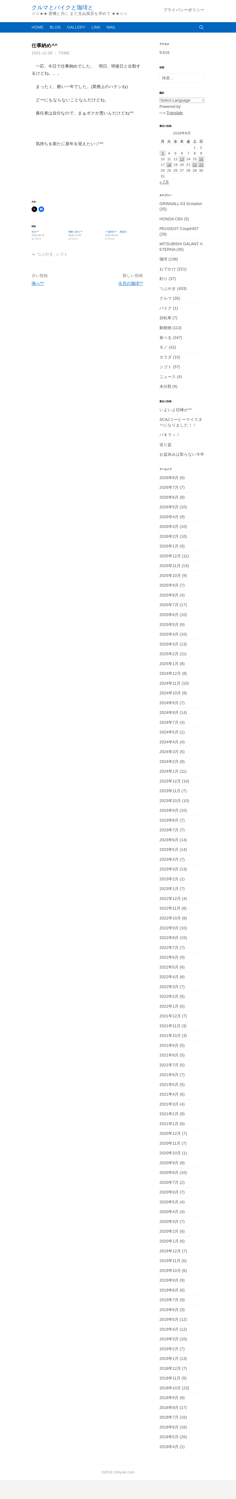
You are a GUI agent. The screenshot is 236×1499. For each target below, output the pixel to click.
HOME (38, 27)
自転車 (165, 318)
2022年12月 (170, 898)
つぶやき (45, 254)
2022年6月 (169, 957)
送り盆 (165, 445)
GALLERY (76, 27)
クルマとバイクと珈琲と (62, 7)
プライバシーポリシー (183, 10)
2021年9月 (169, 1045)
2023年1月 (169, 889)
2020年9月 (169, 1163)
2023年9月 (169, 810)
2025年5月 (169, 624)
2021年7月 (169, 1065)
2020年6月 (169, 1192)
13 (182, 159)
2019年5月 (169, 1319)
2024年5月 (169, 732)
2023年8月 (169, 820)
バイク (165, 308)
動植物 (165, 328)
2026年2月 (169, 536)
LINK (96, 27)
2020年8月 (169, 1172)
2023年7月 (169, 830)
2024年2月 (169, 761)
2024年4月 (169, 742)
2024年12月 (170, 673)
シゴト (61, 254)
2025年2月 (169, 654)
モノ (163, 347)
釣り (163, 279)
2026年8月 (169, 478)
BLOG (55, 27)
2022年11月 (170, 908)
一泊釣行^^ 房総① (116, 231)
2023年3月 (169, 869)
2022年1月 (169, 1006)
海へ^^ (38, 283)
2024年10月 (170, 693)
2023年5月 (169, 849)
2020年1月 (169, 1241)
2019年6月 (169, 1310)
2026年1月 (169, 546)
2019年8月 (169, 1290)
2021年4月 (169, 1094)
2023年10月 (170, 801)
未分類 (165, 386)
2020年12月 (170, 1133)
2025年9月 (169, 585)
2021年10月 (170, 1035)
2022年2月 (169, 996)
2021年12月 (170, 1016)
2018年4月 (169, 1447)
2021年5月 (169, 1084)
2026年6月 (169, 497)
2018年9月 (169, 1398)
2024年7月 (169, 722)
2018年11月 (170, 1378)
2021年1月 (169, 1124)
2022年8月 (169, 938)
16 (201, 159)
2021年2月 (169, 1114)
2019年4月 (169, 1329)
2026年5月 (169, 507)
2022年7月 (169, 947)
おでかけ (167, 269)
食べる (165, 337)
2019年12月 (170, 1251)
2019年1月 (169, 1358)
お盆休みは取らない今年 (181, 454)
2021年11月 (170, 1026)
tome (64, 53)
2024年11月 (170, 683)
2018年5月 (169, 1437)
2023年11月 (170, 791)
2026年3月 (169, 526)
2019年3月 (169, 1339)
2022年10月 (170, 918)
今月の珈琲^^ (130, 283)
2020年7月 (169, 1182)
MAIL (111, 27)
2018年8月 (169, 1407)
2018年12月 (170, 1368)
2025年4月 (169, 634)
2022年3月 (169, 987)
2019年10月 (170, 1270)
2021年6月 (169, 1075)
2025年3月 (169, 644)
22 (195, 165)
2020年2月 (169, 1231)
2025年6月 (169, 615)
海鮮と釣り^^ (75, 231)
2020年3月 (169, 1221)
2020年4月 (169, 1212)
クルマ (165, 298)
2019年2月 (169, 1349)
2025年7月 (169, 605)
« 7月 (164, 182)
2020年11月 (170, 1143)
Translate (174, 113)
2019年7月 (169, 1300)
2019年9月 (169, 1280)
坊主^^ (35, 231)
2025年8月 (169, 595)
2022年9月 (169, 928)
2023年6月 (169, 840)
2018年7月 (169, 1417)
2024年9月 (169, 703)
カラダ (165, 357)
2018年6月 (169, 1427)
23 (201, 165)
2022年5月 (169, 967)
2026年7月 (169, 487)
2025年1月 (169, 664)
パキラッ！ (169, 435)
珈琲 (163, 259)
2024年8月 (169, 712)
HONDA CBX (171, 219)
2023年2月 (169, 879)
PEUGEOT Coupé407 (179, 229)
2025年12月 (170, 556)
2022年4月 (169, 977)
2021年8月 (169, 1055)
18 (169, 165)
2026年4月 (169, 517)
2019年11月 (170, 1261)
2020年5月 (169, 1202)
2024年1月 (169, 771)
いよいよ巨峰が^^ (175, 410)
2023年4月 (169, 859)
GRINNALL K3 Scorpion (180, 204)
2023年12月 (170, 781)
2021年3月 (169, 1104)
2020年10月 (170, 1153)
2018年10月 (170, 1388)
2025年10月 (170, 575)
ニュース (167, 377)
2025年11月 (170, 566)
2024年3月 (169, 752)
